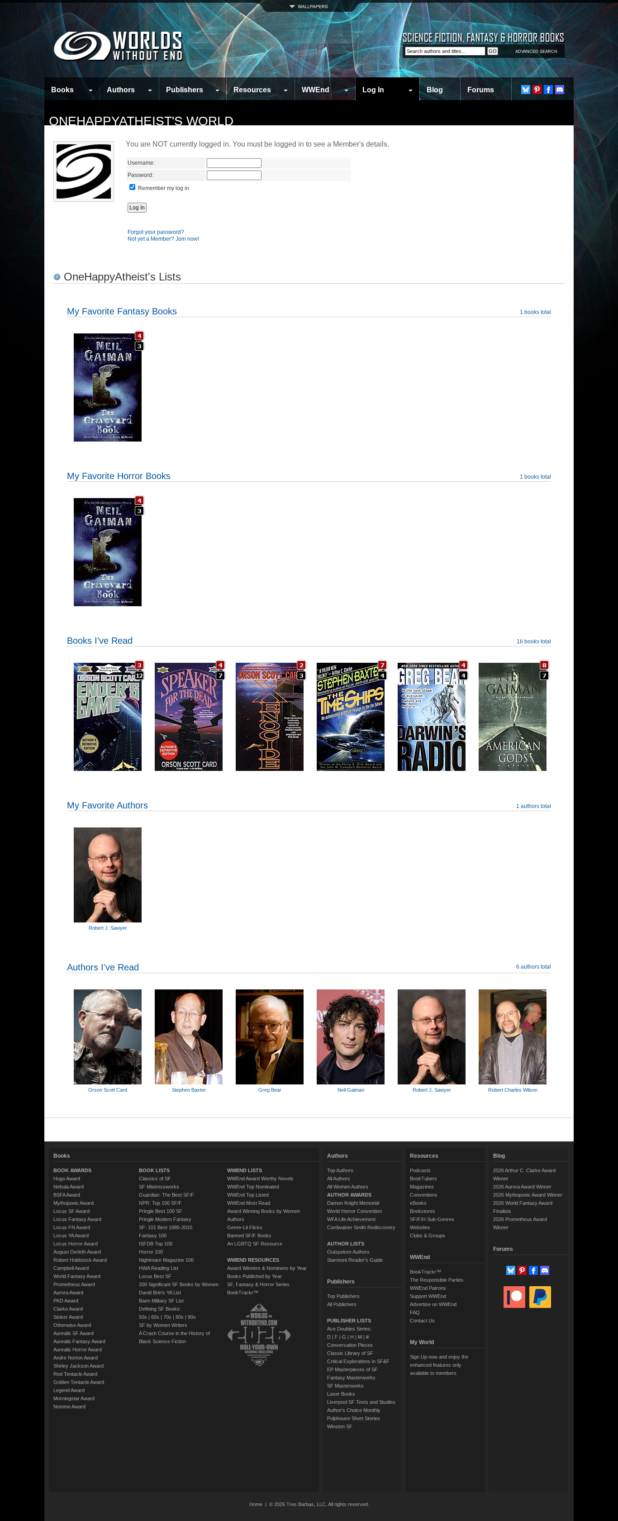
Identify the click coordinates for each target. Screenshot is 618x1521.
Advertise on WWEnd (433, 1304)
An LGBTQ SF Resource (254, 1243)
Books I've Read (100, 641)
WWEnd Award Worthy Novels (260, 1178)
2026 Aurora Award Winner (522, 1186)
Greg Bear (269, 1090)
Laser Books (341, 1394)
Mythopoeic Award (73, 1203)
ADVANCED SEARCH (536, 51)
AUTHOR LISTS (345, 1243)
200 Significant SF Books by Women (179, 1284)
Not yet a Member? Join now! (163, 239)
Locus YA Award (71, 1235)
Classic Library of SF (350, 1353)
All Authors (338, 1178)
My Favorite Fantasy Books (122, 311)
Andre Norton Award (75, 1357)
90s (192, 1317)
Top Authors (340, 1170)
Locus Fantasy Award (77, 1219)
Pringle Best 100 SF (160, 1211)
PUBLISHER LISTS (349, 1320)
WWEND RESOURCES (253, 1260)
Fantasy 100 (152, 1235)
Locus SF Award (71, 1211)
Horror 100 (151, 1252)
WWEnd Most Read (248, 1203)
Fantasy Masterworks (351, 1377)
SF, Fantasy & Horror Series (258, 1284)
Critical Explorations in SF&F (358, 1361)
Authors (121, 90)
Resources (252, 90)
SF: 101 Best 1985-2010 (165, 1227)
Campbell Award (71, 1268)
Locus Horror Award (75, 1243)
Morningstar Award (74, 1398)
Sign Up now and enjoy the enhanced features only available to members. (439, 1365)
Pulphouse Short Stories (353, 1418)
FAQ (415, 1312)
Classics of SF (155, 1178)
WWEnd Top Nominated (253, 1186)
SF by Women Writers (163, 1325)
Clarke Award (68, 1309)
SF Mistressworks (159, 1186)
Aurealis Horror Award (77, 1349)
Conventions (423, 1195)
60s (155, 1317)
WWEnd (315, 90)
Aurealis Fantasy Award (79, 1341)
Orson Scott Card (107, 1090)
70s (167, 1317)
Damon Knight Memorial (353, 1203)
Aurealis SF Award (73, 1333)
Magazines (422, 1186)
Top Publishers (343, 1296)
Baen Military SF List (161, 1300)
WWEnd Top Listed (248, 1195)
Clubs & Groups (427, 1235)
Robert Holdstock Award (80, 1260)
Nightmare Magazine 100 (166, 1260)
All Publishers (342, 1304)
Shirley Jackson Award (78, 1366)
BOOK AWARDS (72, 1170)
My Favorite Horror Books (119, 476)
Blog (435, 90)
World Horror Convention (354, 1211)
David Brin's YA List (160, 1292)
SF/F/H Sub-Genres (432, 1219)
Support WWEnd (428, 1296)
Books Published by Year (254, 1276)
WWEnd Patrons (428, 1288)
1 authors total (533, 806)
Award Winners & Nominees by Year (267, 1268)
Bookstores (422, 1211)
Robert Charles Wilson (512, 1090)
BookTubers (423, 1178)
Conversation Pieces (350, 1345)
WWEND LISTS (244, 1170)
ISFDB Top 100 (155, 1243)
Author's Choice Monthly (353, 1410)
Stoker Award (68, 1317)
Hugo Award (66, 1178)
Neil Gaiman (351, 1090)
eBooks (418, 1203)
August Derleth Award (77, 1252)
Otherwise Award (72, 1325)
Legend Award (69, 1390)
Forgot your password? (156, 232)
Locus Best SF (155, 1276)
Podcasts (420, 1170)
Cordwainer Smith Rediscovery (361, 1227)
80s (180, 1317)
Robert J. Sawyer (108, 928)
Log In (373, 90)
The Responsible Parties (437, 1280)
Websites (420, 1227)
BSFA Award (66, 1195)
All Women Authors (347, 1186)
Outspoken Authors (348, 1252)
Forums (480, 90)
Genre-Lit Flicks (244, 1227)
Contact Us (422, 1320)
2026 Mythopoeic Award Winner (527, 1195)
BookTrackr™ (242, 1292)
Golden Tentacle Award (78, 1382)
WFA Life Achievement (351, 1219)
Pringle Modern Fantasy (165, 1219)
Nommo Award (69, 1406)
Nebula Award (68, 1186)
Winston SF (339, 1426)
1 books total (535, 312)
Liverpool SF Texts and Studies (361, 1402)
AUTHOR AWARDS (349, 1195)
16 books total (534, 641)
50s (143, 1317)
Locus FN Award (71, 1227)
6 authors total (533, 967)
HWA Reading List (158, 1268)
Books (62, 90)
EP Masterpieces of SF (352, 1369)
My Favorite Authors (107, 805)
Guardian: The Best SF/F (166, 1195)
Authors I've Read (103, 967)
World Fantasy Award (76, 1276)
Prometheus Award (74, 1284)
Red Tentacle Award (75, 1374)
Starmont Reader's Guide (355, 1260)
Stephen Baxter (189, 1090)
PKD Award (65, 1300)
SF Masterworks (345, 1385)
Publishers (184, 90)
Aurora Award (68, 1292)
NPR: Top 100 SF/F (160, 1203)
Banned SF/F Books (249, 1235)
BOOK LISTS (154, 1170)
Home (255, 1504)
